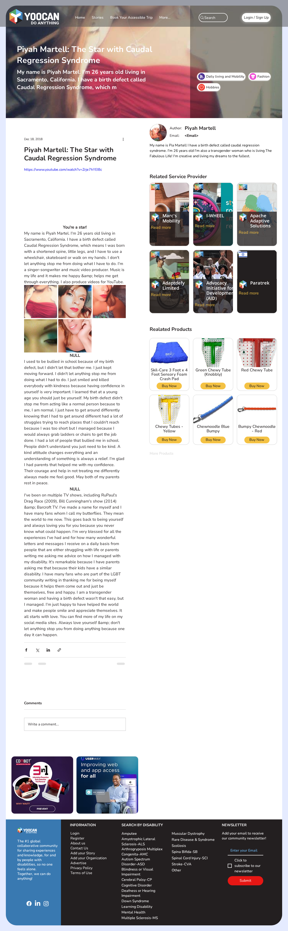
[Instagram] (46, 903)
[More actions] (123, 139)
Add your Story (83, 853)
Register (77, 838)
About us (77, 843)
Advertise (78, 863)
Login (74, 833)
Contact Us (79, 848)
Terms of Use (81, 872)
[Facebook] (29, 903)
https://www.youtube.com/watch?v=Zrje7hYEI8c (63, 169)
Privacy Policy (81, 868)
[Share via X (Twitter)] (37, 650)
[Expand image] (40, 301)
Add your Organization (88, 858)
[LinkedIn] (37, 903)
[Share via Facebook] (26, 650)
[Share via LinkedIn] (48, 650)
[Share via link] (59, 650)
